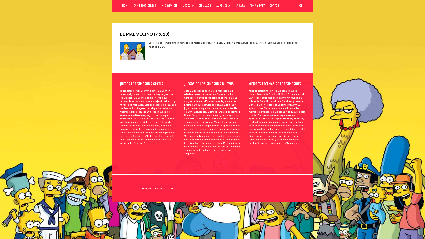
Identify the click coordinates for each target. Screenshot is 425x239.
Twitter (172, 188)
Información (169, 6)
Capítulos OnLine (145, 6)
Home (125, 6)
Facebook (160, 188)
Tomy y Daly (257, 6)
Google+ (146, 188)
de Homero (165, 42)
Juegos (186, 6)
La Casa (240, 6)
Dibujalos (205, 6)
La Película (223, 6)
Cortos (274, 6)
